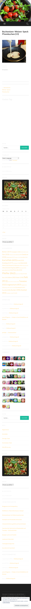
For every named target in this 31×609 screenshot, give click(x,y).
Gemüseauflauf (12, 332)
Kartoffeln (9, 260)
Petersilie (17, 270)
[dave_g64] (12, 358)
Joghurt (17, 257)
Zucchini (6, 290)
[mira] (19, 388)
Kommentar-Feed (7, 443)
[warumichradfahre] (12, 400)
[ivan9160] (12, 370)
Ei (26, 251)
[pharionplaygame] (4, 376)
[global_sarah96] (19, 370)
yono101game (6, 317)
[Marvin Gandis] (23, 382)
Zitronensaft (20, 287)
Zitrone (12, 287)
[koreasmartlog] (4, 388)
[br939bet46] (12, 388)
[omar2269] (15, 394)
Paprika (15, 268)
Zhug (7, 287)
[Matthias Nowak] (4, 394)
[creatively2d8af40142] (19, 376)
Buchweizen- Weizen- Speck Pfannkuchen (6, 90)
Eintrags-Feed (6, 438)
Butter (6, 252)
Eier (5, 254)
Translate (14, 160)
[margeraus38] (23, 358)
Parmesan (22, 267)
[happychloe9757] (15, 388)
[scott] (4, 358)
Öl (15, 293)
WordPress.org (6, 447)
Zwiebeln (10, 293)
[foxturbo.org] (12, 376)
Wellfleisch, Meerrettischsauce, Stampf (13, 510)
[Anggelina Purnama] (8, 358)
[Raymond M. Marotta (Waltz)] (12, 382)
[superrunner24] (15, 364)
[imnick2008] (15, 370)
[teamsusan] (8, 406)
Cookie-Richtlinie (6, 602)
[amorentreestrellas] (8, 376)
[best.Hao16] (4, 370)
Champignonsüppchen (8, 543)
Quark (18, 273)
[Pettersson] (4, 364)
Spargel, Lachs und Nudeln (9, 535)
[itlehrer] (23, 370)
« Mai (3, 232)
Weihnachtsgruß (18, 304)
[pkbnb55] (23, 400)
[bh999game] (19, 382)
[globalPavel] (15, 400)
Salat (20, 277)
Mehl (23, 263)
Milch (5, 265)
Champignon (15, 252)
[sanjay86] (12, 364)
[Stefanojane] (15, 376)
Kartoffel (24, 257)
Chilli (23, 251)
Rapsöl (24, 273)
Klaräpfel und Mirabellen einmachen (12, 519)
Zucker (15, 290)
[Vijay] (19, 400)
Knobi (20, 260)
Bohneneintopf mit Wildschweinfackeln (13, 515)
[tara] (8, 388)
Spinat (10, 281)
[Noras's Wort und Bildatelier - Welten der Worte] (23, 388)
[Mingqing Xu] (4, 406)
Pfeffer (8, 273)
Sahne (12, 277)
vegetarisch (14, 285)
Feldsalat (12, 254)
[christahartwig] (19, 394)
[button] (11, 194)
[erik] (8, 400)
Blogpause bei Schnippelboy (10, 506)
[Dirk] (12, 394)
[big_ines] (23, 376)
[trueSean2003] (19, 358)
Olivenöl (25, 265)
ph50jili (4, 332)
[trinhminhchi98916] (23, 364)
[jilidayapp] (8, 370)
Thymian (16, 281)
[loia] (8, 364)
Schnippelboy (15, 6)
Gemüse (18, 254)
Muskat (12, 265)
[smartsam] (8, 382)
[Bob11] (4, 382)
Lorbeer (16, 263)
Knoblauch (7, 263)
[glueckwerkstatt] (15, 382)
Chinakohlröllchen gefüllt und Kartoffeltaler (14, 524)
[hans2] (8, 394)
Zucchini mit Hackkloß (8, 548)
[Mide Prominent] (15, 358)
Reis (5, 277)
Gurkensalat (10, 257)
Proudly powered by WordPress (13, 594)
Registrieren (5, 429)
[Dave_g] (19, 364)
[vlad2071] (23, 394)
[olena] (4, 400)
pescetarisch (7, 270)
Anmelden (5, 434)
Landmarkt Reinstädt (8, 539)
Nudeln (19, 265)
